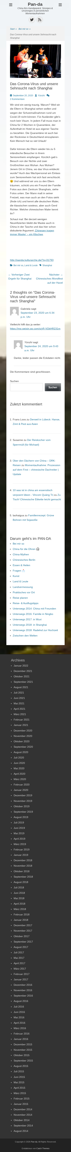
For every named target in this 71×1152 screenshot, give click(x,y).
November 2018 (23, 865)
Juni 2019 (19, 827)
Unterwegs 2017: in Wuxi (27, 619)
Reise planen (20, 597)
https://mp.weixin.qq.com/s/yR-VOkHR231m (35, 328)
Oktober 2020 (21, 741)
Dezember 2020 (23, 730)
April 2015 (19, 1087)
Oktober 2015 (21, 1055)
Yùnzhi (41, 95)
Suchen (14, 381)
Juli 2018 (19, 887)
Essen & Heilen (21, 565)
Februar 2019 (21, 849)
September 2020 (23, 746)
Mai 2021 (19, 703)
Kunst (16, 576)
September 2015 (23, 1060)
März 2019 (20, 844)
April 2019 (19, 838)
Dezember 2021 (23, 671)
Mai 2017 (19, 957)
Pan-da (35, 4)
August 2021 (21, 687)
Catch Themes (43, 1148)
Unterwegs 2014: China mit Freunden (34, 608)
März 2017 (20, 968)
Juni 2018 (19, 892)
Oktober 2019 (21, 806)
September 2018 (23, 876)
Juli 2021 (19, 692)
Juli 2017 (19, 952)
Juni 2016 (19, 1012)
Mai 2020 (19, 768)
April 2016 (19, 1022)
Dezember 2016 (23, 984)
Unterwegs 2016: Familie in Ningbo (33, 614)
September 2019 (23, 811)
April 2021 (19, 708)
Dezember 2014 (23, 1109)
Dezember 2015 (23, 1044)
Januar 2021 (21, 725)
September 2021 (23, 681)
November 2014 (23, 1114)
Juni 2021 (19, 698)
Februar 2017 (21, 974)
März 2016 (20, 1028)
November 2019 (23, 800)
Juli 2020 (19, 757)
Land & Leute (31, 265)
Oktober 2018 (21, 871)
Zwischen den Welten (25, 635)
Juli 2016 (19, 1006)
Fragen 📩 (19, 570)
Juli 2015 (19, 1071)
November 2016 (23, 990)
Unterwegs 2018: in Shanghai (30, 624)
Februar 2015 (21, 1098)
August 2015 (21, 1066)
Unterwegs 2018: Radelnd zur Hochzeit (35, 630)
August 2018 (21, 882)
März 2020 (20, 779)
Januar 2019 (21, 854)
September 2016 (23, 995)
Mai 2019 (19, 833)
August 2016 (21, 1001)
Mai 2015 (19, 1082)
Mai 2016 (19, 1017)
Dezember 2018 (23, 860)
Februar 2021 (21, 719)
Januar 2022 (21, 665)
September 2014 (23, 1125)
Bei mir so (25, 29)
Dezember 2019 (23, 795)
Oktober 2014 (21, 1120)
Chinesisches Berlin (24, 559)
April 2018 (19, 903)
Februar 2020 (21, 784)
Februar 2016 (21, 1033)
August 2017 (21, 947)
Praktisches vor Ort (24, 592)
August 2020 (21, 752)
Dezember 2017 (23, 925)
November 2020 (23, 736)
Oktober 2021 (21, 676)
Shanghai (47, 265)
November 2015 (23, 1049)
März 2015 (20, 1093)
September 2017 (23, 941)
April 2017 (19, 963)
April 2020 (19, 773)
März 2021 (20, 714)
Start (13, 29)
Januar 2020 (21, 790)
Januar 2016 (21, 1039)
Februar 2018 (21, 914)
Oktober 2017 (21, 936)
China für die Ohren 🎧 (26, 549)
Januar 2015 (21, 1104)
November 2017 (23, 930)
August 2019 (21, 817)
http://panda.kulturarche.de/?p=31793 (32, 260)
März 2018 (20, 909)
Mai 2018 (19, 898)
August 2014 (21, 1131)
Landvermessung (23, 587)
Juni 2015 (19, 1077)
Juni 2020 (19, 763)
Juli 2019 (19, 822)
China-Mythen (21, 554)
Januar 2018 (21, 919)
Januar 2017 (21, 979)
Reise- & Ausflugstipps (25, 603)
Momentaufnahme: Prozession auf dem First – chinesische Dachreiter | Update (36, 470)
